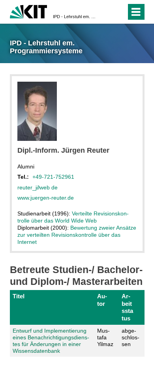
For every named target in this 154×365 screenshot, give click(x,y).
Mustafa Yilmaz (105, 337)
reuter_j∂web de (37, 187)
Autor (102, 300)
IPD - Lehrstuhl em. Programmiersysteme (74, 16)
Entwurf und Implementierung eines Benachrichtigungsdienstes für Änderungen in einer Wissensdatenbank (51, 341)
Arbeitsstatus (127, 307)
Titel (18, 296)
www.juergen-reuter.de (45, 198)
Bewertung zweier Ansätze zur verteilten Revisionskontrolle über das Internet (76, 235)
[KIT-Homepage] (28, 11)
